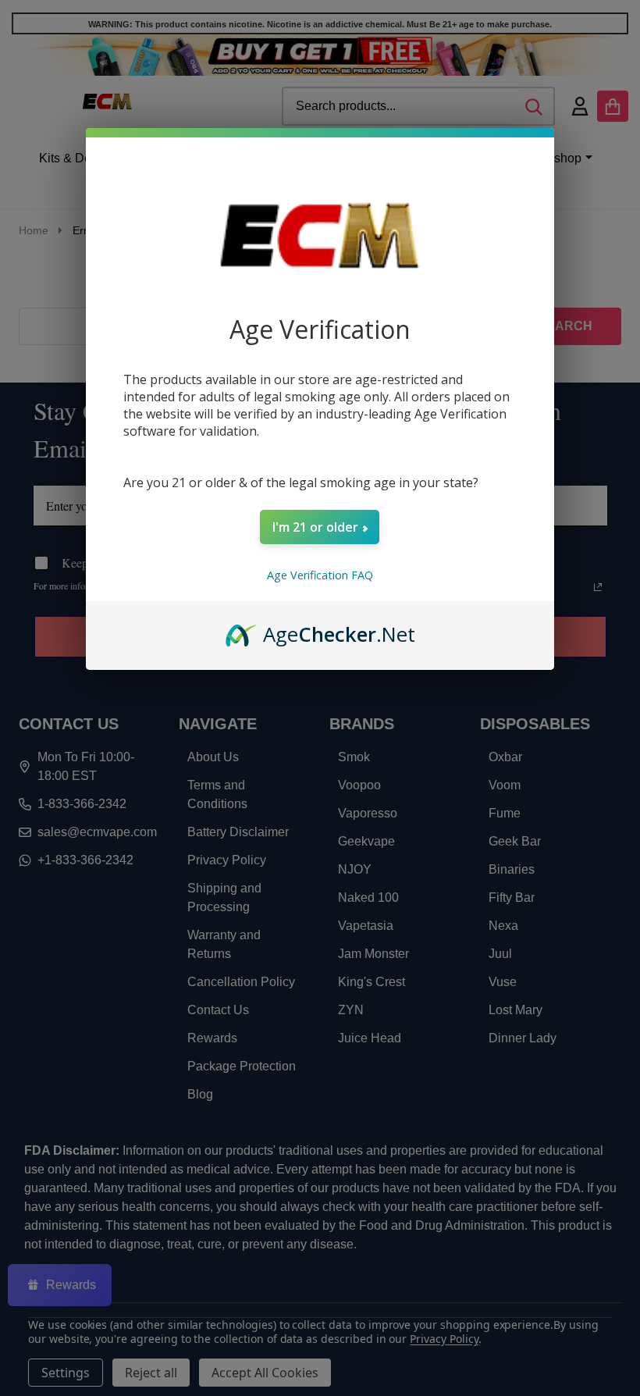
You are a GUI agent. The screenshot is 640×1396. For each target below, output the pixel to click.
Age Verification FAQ (320, 575)
